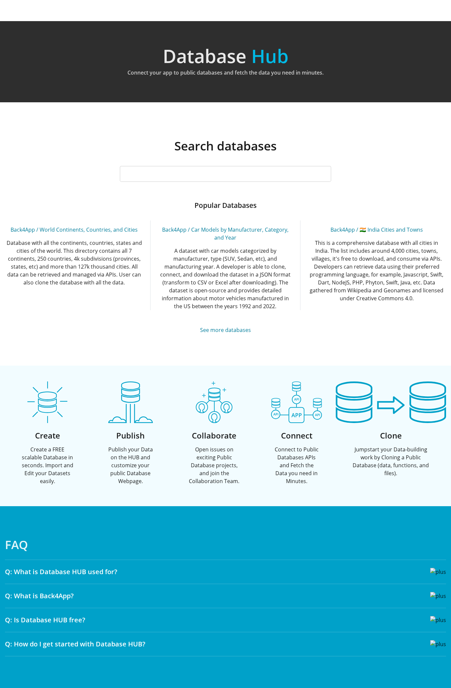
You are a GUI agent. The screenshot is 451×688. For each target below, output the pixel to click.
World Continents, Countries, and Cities (89, 229)
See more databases (225, 330)
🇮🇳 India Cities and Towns (391, 229)
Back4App (23, 229)
